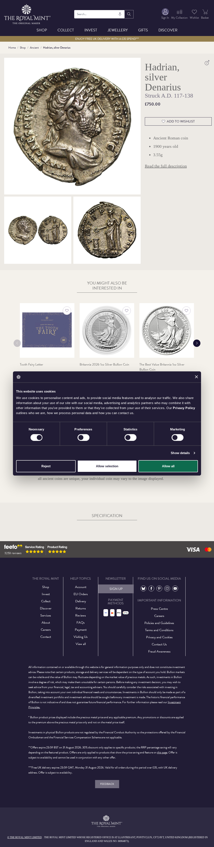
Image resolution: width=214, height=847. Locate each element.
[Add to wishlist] (67, 310)
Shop (42, 30)
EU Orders (81, 594)
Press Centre (159, 608)
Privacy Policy (184, 408)
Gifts (143, 30)
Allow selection (107, 466)
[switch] (83, 437)
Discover (167, 30)
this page (162, 752)
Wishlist (194, 17)
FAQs (80, 622)
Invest (90, 30)
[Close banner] (196, 376)
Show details (180, 453)
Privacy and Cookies (159, 637)
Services (45, 615)
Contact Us (159, 644)
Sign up (116, 588)
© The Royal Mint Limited (24, 837)
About (46, 622)
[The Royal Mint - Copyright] (27, 13)
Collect (65, 30)
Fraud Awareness (159, 651)
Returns (80, 608)
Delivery (80, 601)
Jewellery (118, 30)
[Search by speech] (120, 14)
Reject (46, 466)
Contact (45, 636)
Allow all (168, 466)
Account (80, 587)
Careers (46, 629)
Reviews (80, 615)
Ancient (34, 47)
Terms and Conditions (159, 630)
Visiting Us (81, 636)
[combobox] (99, 14)
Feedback (107, 784)
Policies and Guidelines (159, 623)
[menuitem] (165, 14)
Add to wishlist (181, 121)
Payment (81, 629)
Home (12, 47)
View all (81, 643)
